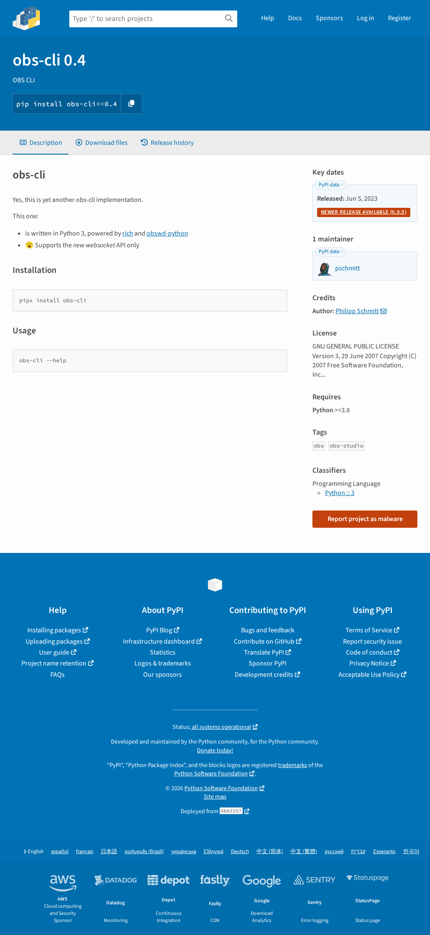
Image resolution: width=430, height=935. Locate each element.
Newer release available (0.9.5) (363, 212)
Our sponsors (162, 674)
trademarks (292, 765)
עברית (358, 851)
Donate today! (215, 750)
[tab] (40, 143)
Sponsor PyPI (267, 663)
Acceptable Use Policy (368, 674)
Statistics (163, 652)
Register (399, 18)
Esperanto (384, 851)
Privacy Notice (369, 663)
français (84, 851)
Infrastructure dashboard (159, 641)
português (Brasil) (144, 851)
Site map (215, 796)
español (59, 851)
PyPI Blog (159, 630)
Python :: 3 (339, 493)
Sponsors (329, 18)
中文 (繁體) (304, 851)
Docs (295, 18)
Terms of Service (369, 630)
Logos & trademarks (162, 663)
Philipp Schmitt (357, 311)
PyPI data (329, 185)
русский (334, 851)
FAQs (57, 674)
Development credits (264, 674)
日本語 (109, 851)
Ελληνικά (213, 851)
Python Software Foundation (211, 773)
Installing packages (54, 630)
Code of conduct (369, 652)
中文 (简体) (270, 851)
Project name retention (54, 663)
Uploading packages (54, 641)
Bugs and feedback (267, 630)
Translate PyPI (264, 652)
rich (127, 233)
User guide (54, 652)
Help (267, 18)
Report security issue (372, 641)
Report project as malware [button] (365, 519)
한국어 (411, 851)
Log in (365, 18)
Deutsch (240, 851)
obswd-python (167, 233)
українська (183, 851)
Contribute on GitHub (264, 641)
